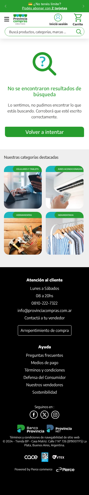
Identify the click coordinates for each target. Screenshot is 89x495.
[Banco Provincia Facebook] (33, 415)
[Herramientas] (23, 233)
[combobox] (44, 33)
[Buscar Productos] (79, 31)
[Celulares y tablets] (23, 187)
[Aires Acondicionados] (65, 187)
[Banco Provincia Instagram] (55, 415)
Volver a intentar (44, 132)
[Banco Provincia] (44, 415)
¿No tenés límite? (44, 6)
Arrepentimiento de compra (45, 330)
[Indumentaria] (65, 233)
